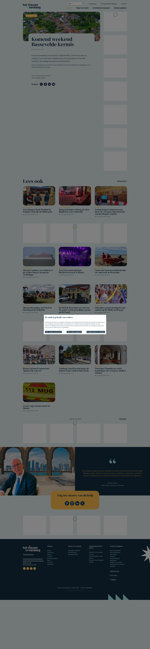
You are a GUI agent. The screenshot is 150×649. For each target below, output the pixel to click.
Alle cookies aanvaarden (53, 332)
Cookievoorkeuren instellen (95, 332)
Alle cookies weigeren (74, 332)
